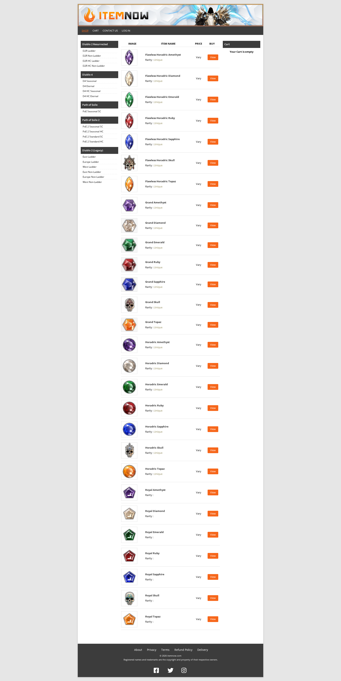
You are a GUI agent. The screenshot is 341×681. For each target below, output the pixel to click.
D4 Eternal (88, 86)
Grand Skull (152, 302)
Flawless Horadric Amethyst (163, 54)
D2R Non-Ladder (92, 55)
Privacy (151, 650)
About (138, 650)
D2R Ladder (89, 50)
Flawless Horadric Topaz (160, 181)
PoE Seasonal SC (92, 111)
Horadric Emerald (156, 384)
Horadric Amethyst (157, 342)
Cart (96, 30)
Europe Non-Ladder (93, 177)
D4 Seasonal (89, 81)
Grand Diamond (155, 223)
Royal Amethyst (155, 490)
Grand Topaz (153, 322)
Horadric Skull (154, 447)
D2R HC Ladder (91, 61)
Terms (165, 650)
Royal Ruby (152, 553)
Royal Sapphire (154, 574)
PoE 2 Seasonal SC (93, 126)
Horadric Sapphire (157, 426)
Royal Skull (152, 595)
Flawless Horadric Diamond (162, 76)
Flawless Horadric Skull (160, 160)
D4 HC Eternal (90, 96)
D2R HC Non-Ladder (94, 65)
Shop (85, 30)
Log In (126, 30)
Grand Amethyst (155, 202)
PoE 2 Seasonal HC (93, 131)
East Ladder (89, 156)
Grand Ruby (152, 262)
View (213, 57)
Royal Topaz (152, 616)
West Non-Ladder (92, 182)
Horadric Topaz (155, 469)
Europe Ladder (91, 162)
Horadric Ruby (154, 405)
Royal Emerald (154, 532)
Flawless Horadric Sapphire (162, 139)
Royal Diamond (155, 511)
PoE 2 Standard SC (93, 136)
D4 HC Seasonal (91, 91)
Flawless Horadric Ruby (160, 118)
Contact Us (110, 30)
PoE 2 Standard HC (93, 141)
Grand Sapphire (155, 281)
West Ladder (89, 166)
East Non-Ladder (92, 172)
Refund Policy (183, 650)
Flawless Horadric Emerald (162, 97)
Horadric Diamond (157, 363)
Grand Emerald (154, 242)
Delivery (202, 650)
